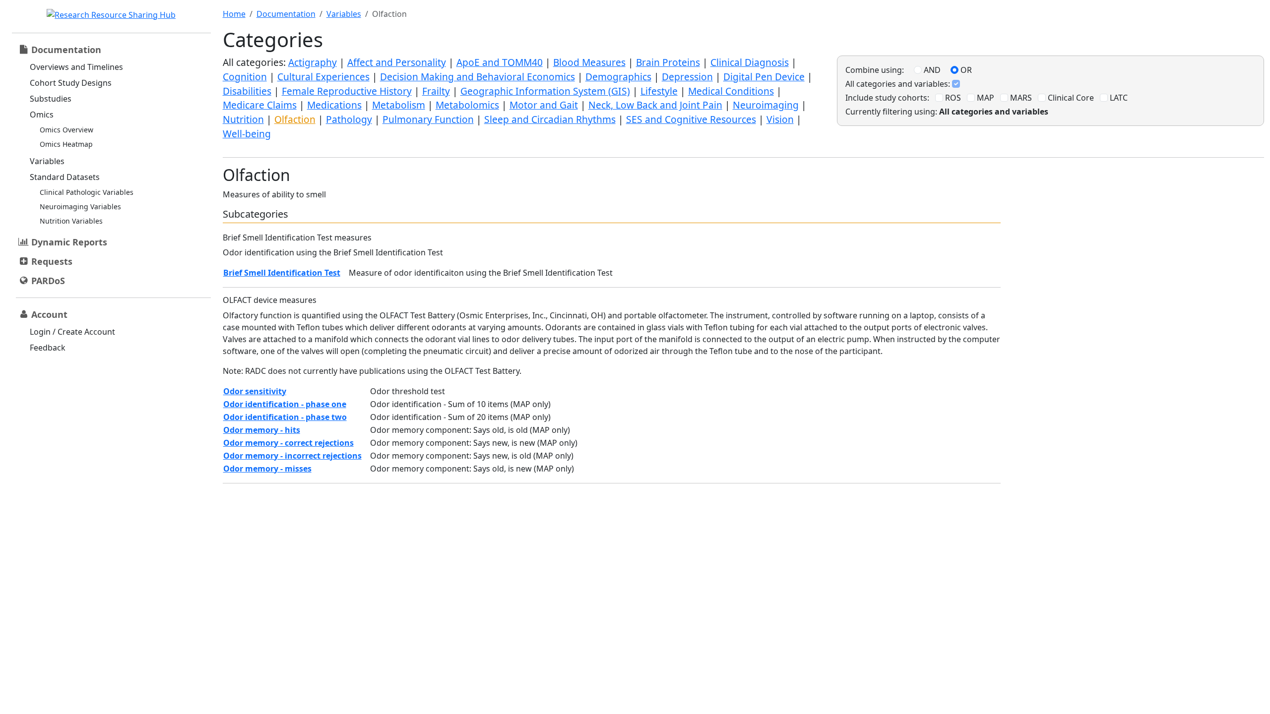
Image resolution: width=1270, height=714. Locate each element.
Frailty (436, 91)
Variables (47, 161)
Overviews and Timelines (76, 66)
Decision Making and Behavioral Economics (477, 76)
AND (931, 69)
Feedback (47, 347)
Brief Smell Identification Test (281, 272)
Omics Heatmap (66, 144)
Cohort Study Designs (71, 82)
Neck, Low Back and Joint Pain (655, 105)
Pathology (349, 119)
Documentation (286, 13)
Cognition (245, 76)
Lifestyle (659, 91)
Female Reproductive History (347, 91)
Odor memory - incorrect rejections (292, 455)
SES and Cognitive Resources (691, 119)
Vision (780, 119)
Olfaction (295, 119)
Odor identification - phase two (285, 417)
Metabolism (398, 105)
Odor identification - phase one (284, 404)
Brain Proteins (668, 62)
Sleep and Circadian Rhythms (550, 119)
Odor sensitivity (254, 391)
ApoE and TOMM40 (499, 62)
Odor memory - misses (267, 468)
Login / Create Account (72, 331)
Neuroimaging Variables (80, 206)
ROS (952, 97)
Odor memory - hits (261, 429)
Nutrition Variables (71, 221)
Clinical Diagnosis (749, 62)
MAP (984, 97)
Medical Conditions (731, 91)
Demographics (618, 76)
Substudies (50, 98)
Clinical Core (1070, 97)
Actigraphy (312, 62)
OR (965, 69)
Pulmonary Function (428, 119)
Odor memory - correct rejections (288, 442)
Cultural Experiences (323, 76)
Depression (687, 76)
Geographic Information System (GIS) (545, 91)
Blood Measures (589, 62)
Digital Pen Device (764, 76)
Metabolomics (467, 105)
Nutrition (243, 119)
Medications (334, 105)
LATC (1118, 97)
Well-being (247, 133)
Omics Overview (66, 129)
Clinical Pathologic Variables (86, 192)
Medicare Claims (260, 105)
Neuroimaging (766, 105)
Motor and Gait (543, 105)
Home (234, 13)
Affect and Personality (396, 62)
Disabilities (247, 91)
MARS (1020, 97)
